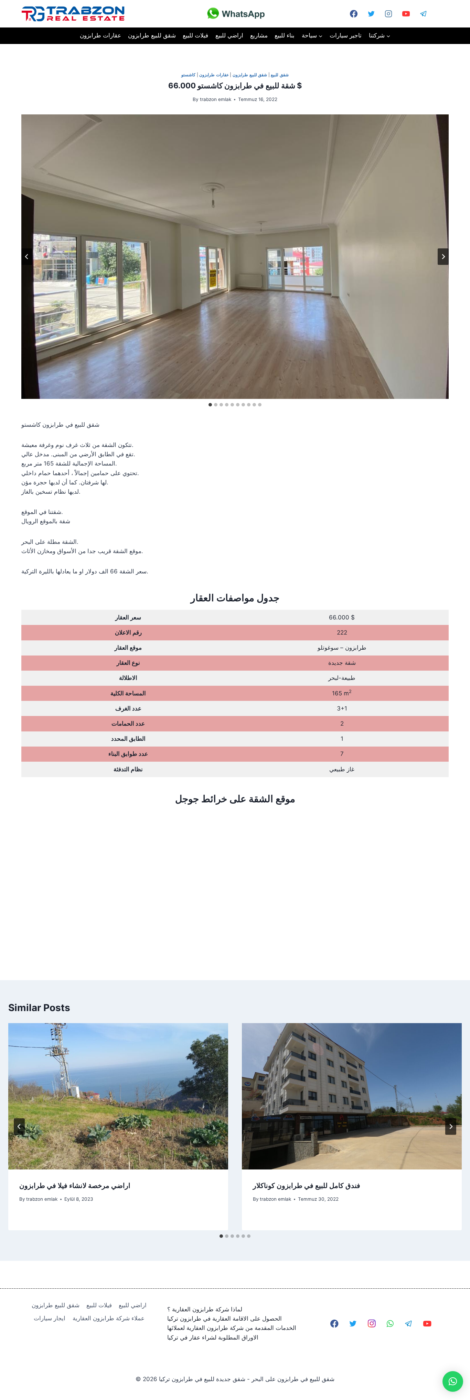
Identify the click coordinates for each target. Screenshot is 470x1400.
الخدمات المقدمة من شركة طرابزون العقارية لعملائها (231, 1327)
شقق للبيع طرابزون (152, 35)
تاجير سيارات (346, 35)
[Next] (450, 1126)
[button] (452, 1381)
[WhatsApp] (441, 13)
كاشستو (188, 74)
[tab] (210, 404)
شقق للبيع (280, 74)
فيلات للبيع (195, 35)
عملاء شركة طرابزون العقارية (109, 1318)
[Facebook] (335, 1323)
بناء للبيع (285, 35)
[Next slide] (443, 256)
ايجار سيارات (49, 1318)
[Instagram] (388, 13)
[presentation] (118, 1096)
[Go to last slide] (26, 256)
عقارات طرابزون (100, 35)
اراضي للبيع (229, 35)
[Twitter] (371, 13)
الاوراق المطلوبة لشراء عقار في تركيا (212, 1337)
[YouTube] (406, 13)
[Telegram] (423, 13)
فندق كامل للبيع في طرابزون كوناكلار (306, 1185)
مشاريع (259, 35)
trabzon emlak (215, 99)
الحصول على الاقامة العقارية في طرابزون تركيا (224, 1318)
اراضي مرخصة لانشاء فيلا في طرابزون (74, 1185)
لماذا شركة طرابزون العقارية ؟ (204, 1309)
